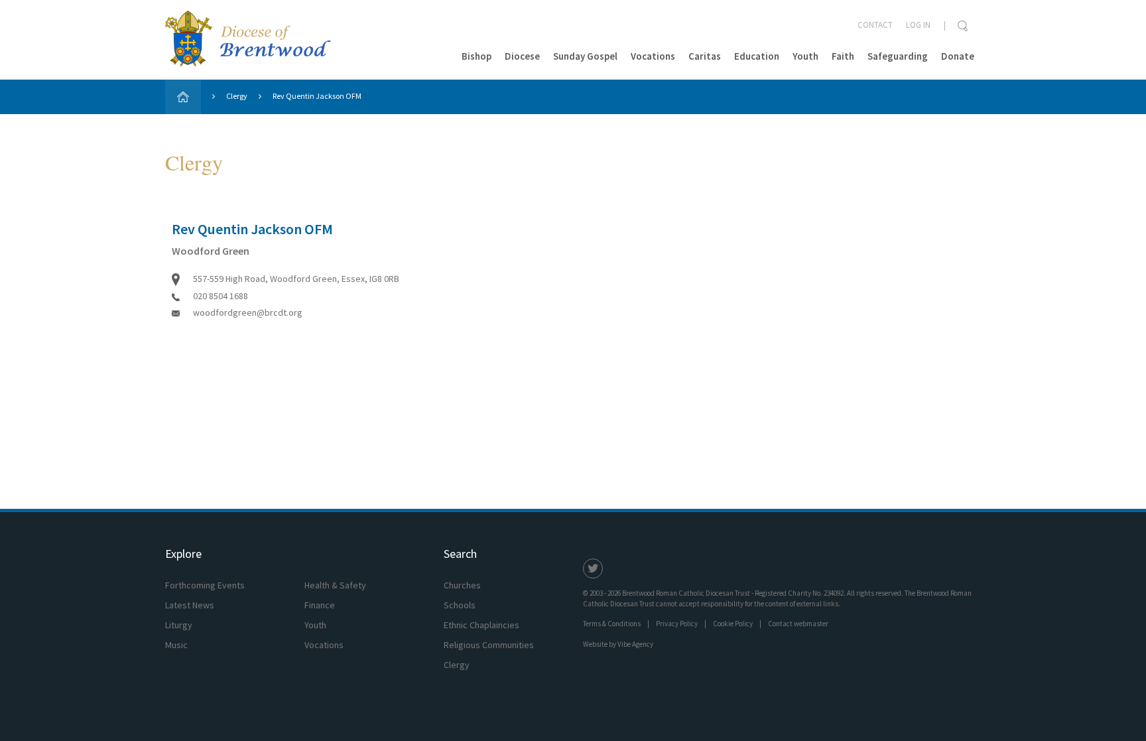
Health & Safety (335, 585)
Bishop (476, 56)
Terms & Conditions (612, 623)
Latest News (189, 605)
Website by (618, 644)
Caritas (704, 56)
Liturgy (178, 625)
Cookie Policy (733, 623)
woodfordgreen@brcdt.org (247, 312)
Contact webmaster (798, 623)
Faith (843, 56)
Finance (319, 605)
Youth (805, 56)
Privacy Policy (677, 623)
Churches (462, 585)
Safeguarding (897, 56)
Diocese (522, 56)
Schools (460, 605)
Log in (918, 25)
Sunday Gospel (585, 56)
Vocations (653, 56)
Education (756, 56)
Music (176, 645)
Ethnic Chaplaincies (481, 625)
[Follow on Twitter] (593, 568)
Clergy (236, 96)
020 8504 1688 (220, 296)
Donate (957, 56)
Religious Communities (489, 645)
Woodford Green (210, 250)
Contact (875, 25)
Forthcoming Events (205, 585)
